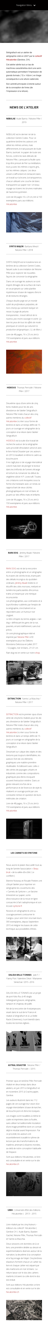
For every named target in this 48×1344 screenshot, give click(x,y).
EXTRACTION (12, 714)
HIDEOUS (10, 440)
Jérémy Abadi (21, 583)
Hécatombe (11, 204)
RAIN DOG (11, 568)
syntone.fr (17, 906)
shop (37, 652)
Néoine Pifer (23, 637)
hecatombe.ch (12, 1164)
